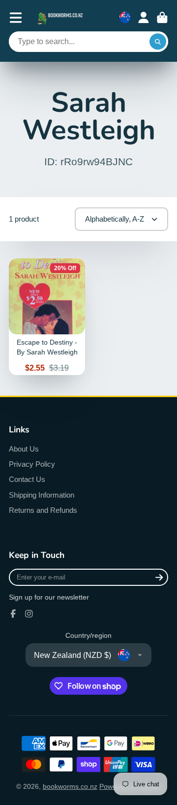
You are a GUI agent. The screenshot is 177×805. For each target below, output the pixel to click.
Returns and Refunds (43, 510)
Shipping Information (41, 495)
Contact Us (27, 479)
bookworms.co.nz (70, 786)
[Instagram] (29, 613)
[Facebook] (13, 613)
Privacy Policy (32, 464)
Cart (162, 18)
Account (143, 18)
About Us (24, 449)
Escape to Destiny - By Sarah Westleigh (47, 316)
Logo (61, 17)
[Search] (157, 41)
